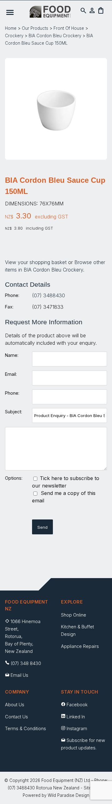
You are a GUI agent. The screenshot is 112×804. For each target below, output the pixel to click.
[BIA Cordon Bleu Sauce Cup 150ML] (56, 156)
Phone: (12, 295)
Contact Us (16, 716)
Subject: (13, 411)
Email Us (19, 675)
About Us (14, 704)
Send (42, 527)
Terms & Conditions (25, 728)
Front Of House (69, 28)
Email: (11, 374)
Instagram (77, 728)
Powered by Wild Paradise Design (56, 795)
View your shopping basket (36, 262)
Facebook (77, 704)
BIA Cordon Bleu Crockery (55, 35)
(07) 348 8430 (26, 663)
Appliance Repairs (80, 646)
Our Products (35, 28)
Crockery (14, 35)
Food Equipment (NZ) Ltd (65, 780)
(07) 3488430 (48, 295)
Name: (11, 355)
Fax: (9, 306)
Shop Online (73, 615)
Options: (13, 478)
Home (10, 28)
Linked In (76, 716)
